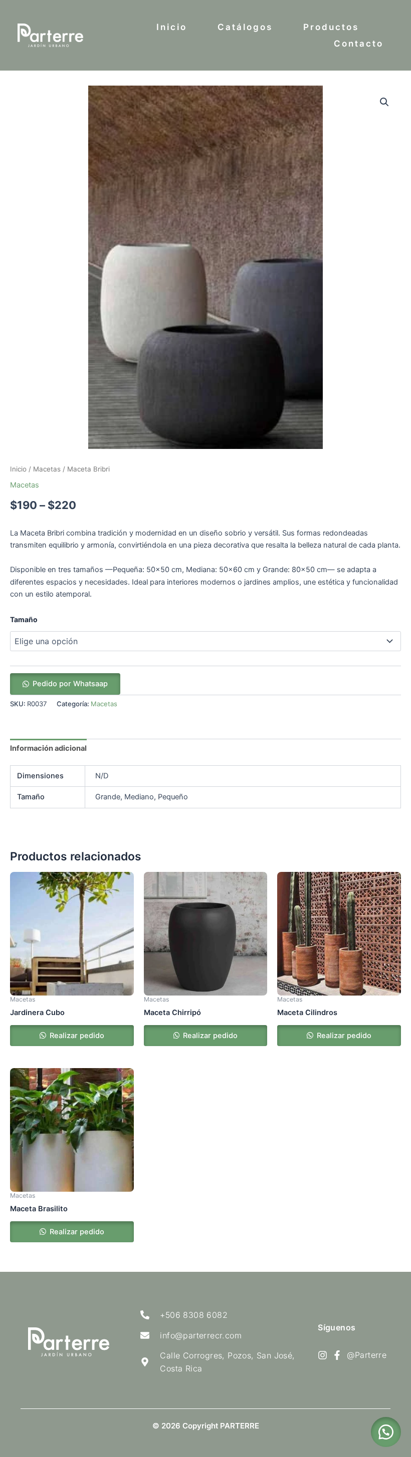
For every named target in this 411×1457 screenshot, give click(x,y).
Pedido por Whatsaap (70, 683)
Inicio (171, 27)
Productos (331, 27)
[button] (384, 102)
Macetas (47, 469)
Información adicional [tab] (48, 748)
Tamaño (24, 619)
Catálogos (245, 27)
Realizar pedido (76, 1035)
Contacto (358, 44)
